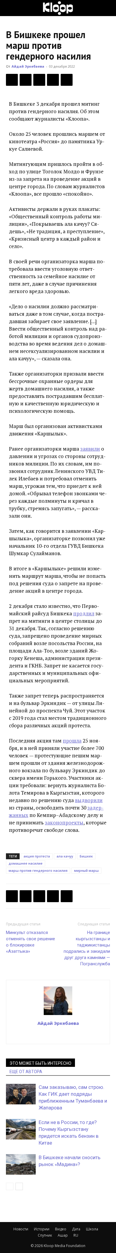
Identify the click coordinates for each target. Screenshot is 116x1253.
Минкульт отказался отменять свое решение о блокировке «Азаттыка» (30, 942)
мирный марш (86, 870)
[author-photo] (58, 1015)
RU (75, 1235)
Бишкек (86, 856)
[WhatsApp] (67, 80)
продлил (83, 613)
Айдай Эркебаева (28, 66)
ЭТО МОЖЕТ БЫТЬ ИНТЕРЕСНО (40, 1063)
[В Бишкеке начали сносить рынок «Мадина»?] (21, 1164)
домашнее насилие (26, 863)
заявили (90, 448)
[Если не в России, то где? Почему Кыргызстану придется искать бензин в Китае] (21, 1129)
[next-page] (19, 1186)
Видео (60, 1229)
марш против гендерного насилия (38, 870)
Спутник (45, 1235)
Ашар (63, 1235)
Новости (20, 1229)
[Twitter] (26, 80)
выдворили (89, 800)
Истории (41, 1229)
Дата (76, 1229)
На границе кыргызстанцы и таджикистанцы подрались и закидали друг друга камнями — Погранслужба (87, 948)
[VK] (39, 80)
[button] (10, 8)
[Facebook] (12, 80)
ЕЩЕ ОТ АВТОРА (26, 1071)
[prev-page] (9, 1186)
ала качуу (65, 856)
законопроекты (64, 822)
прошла (72, 740)
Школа (92, 1229)
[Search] (107, 8)
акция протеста (36, 856)
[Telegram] (53, 80)
